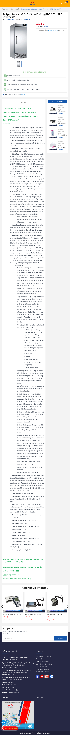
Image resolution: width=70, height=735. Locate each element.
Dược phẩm (39, 659)
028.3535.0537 (8, 682)
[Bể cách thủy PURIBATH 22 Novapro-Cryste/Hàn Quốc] (53, 145)
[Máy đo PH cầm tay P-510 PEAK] (13, 602)
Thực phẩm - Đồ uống (42, 669)
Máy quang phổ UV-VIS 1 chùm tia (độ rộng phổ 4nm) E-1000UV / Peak (62, 111)
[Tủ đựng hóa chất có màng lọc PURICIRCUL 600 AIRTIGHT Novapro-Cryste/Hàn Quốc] (53, 133)
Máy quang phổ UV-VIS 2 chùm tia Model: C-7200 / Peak (62, 123)
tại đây (23, 94)
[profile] (18, 715)
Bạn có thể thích (57, 101)
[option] (18, 41)
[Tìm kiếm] (61, 4)
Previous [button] (2, 606)
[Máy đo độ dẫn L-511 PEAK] (57, 602)
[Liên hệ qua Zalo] (3, 722)
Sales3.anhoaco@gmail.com (12, 690)
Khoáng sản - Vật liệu (42, 671)
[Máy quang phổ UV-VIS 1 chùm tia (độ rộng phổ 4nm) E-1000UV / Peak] (53, 109)
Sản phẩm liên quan (35, 588)
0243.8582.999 (8, 675)
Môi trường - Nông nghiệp (44, 664)
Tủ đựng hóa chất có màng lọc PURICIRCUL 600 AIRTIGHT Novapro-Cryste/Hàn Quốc (62, 135)
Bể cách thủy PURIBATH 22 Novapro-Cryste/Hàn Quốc (62, 147)
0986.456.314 (53, 30)
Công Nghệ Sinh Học (42, 661)
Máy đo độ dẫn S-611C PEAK (33, 614)
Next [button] (67, 606)
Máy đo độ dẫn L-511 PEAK (54, 614)
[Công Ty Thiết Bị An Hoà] (32, 3)
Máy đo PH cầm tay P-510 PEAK (12, 614)
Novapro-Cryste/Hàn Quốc (61, 107)
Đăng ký (60, 638)
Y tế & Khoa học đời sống (43, 656)
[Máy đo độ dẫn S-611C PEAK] (35, 602)
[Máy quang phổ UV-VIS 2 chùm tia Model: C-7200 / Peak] (53, 121)
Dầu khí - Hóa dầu (41, 666)
